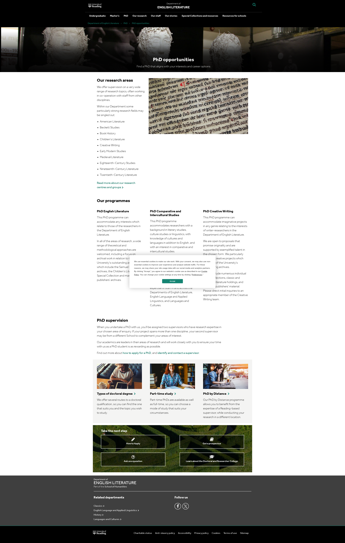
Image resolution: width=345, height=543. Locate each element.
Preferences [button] (197, 274)
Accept (172, 281)
